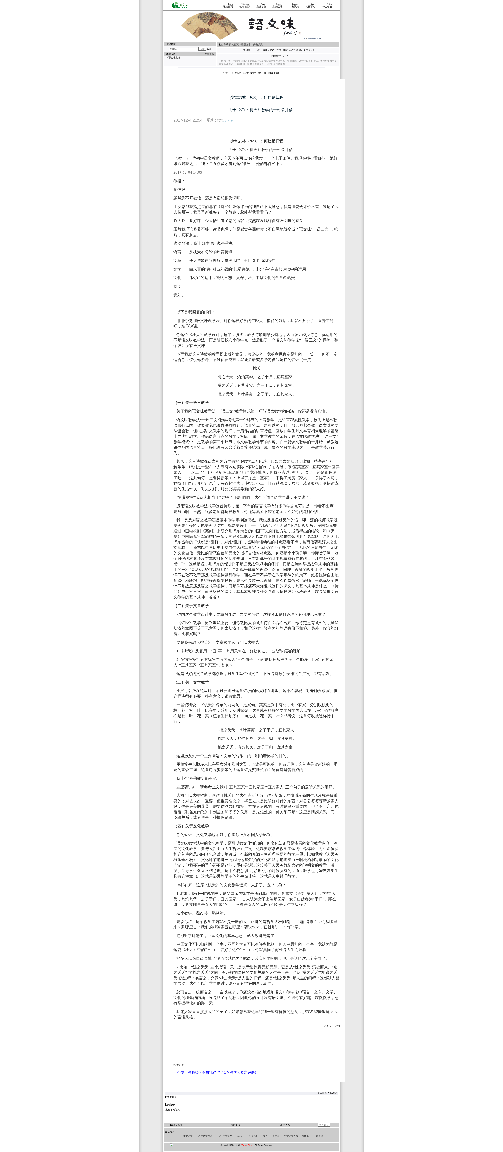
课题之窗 (246, 44)
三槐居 (264, 1136)
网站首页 (234, 44)
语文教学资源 (205, 1136)
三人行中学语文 (224, 1136)
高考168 (253, 1136)
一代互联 (318, 1136)
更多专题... (210, 54)
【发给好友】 (236, 1125)
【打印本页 (284, 1125)
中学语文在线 (291, 1136)
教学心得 (228, 120)
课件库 (305, 1136)
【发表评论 (175, 1125)
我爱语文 (188, 1136)
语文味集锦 (174, 57)
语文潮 (275, 1136)
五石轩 (240, 1136)
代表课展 (258, 44)
